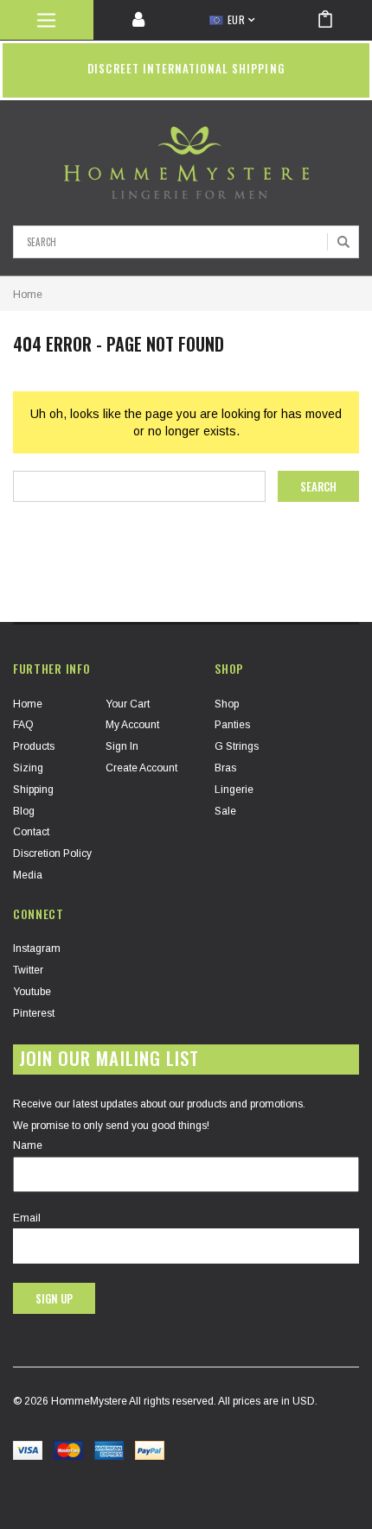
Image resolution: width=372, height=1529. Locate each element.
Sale (225, 811)
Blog (24, 811)
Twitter (28, 970)
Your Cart (128, 704)
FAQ (23, 725)
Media (27, 875)
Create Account (141, 768)
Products (34, 746)
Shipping (33, 790)
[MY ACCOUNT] (140, 20)
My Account (132, 725)
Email (27, 1218)
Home (27, 295)
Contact (31, 832)
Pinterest (34, 1013)
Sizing (28, 768)
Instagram (37, 948)
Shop (227, 704)
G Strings (237, 746)
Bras (225, 768)
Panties (232, 725)
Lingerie (234, 790)
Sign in (122, 746)
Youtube (32, 992)
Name (27, 1145)
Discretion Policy (52, 853)
